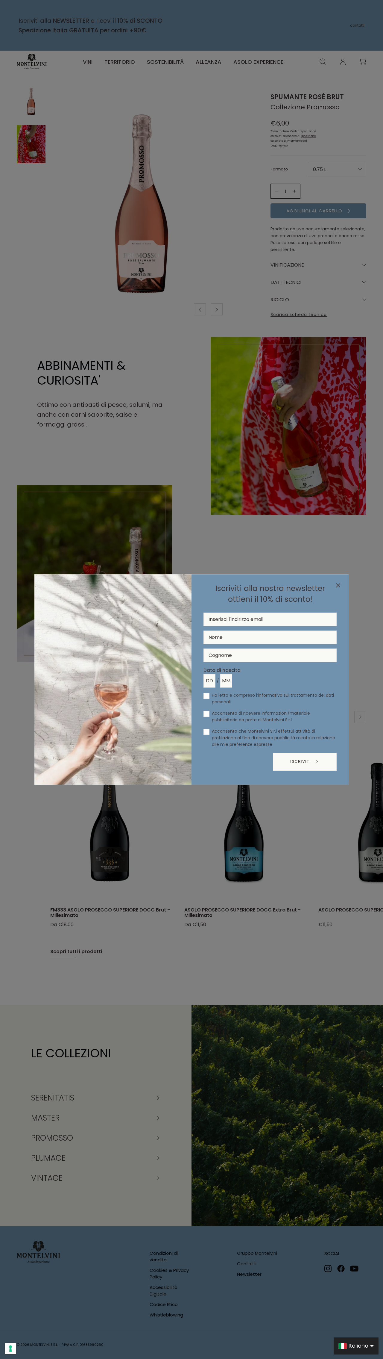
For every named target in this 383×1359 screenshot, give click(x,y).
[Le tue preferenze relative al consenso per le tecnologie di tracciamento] (10, 1348)
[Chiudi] (338, 586)
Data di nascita (222, 670)
